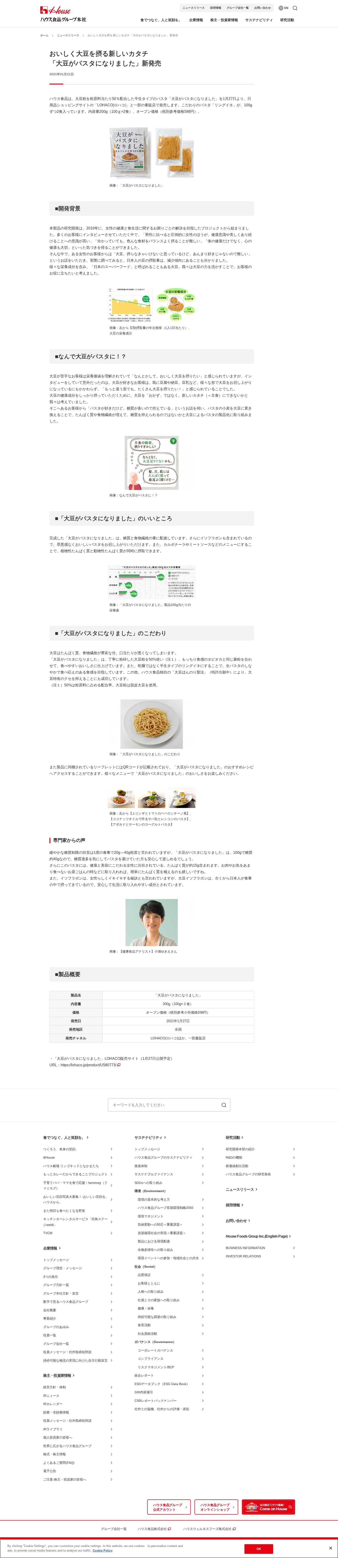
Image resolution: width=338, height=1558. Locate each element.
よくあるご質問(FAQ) (58, 1463)
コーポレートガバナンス (155, 1350)
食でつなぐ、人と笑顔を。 (64, 1138)
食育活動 (144, 1325)
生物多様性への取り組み (155, 1250)
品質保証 (144, 1275)
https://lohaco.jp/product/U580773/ (88, 1065)
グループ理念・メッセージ (62, 1268)
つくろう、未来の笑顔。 (61, 1149)
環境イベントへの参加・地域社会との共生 (168, 1258)
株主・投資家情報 (57, 1375)
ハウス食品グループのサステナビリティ (163, 1157)
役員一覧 (49, 1335)
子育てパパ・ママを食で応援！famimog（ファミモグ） (75, 1185)
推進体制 (141, 1166)
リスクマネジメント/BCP (156, 1367)
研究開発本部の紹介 (240, 1149)
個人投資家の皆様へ (57, 1437)
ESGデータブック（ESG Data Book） (162, 1384)
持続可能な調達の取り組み (157, 1317)
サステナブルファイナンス (154, 1174)
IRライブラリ (53, 1429)
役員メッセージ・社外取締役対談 (67, 1352)
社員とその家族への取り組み (159, 1300)
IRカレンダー (53, 1404)
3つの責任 (50, 1276)
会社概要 (49, 1310)
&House (49, 1157)
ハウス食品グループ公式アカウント (167, 1507)
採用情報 (215, 7)
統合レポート (144, 1375)
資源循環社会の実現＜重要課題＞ (162, 1233)
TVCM (47, 1233)
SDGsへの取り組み (148, 1183)
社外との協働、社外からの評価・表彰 (162, 1409)
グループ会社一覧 (238, 7)
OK (259, 1549)
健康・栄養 (146, 1308)
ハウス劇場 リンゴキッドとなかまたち (71, 1166)
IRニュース (51, 1395)
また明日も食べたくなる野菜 (64, 1211)
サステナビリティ (149, 1138)
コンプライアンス (150, 1358)
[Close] (331, 1548)
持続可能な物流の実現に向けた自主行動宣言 (75, 1360)
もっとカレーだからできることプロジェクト (75, 1174)
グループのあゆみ (56, 1327)
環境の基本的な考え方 (154, 1199)
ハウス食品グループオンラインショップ (215, 1507)
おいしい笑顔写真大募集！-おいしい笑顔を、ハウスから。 (76, 1199)
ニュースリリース (194, 7)
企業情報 (50, 1248)
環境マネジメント (150, 1216)
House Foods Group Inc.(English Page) (256, 1236)
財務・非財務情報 (56, 1412)
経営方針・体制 (54, 1387)
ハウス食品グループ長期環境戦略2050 (165, 1208)
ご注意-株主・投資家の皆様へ (64, 1479)
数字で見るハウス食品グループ (65, 1302)
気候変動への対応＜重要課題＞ (160, 1224)
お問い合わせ (262, 7)
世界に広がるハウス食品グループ (67, 1446)
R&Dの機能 (234, 1157)
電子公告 (49, 1471)
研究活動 (233, 1138)
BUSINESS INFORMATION (245, 1248)
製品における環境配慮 (154, 1241)
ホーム (44, 35)
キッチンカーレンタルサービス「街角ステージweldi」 (75, 1222)
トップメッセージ (56, 1260)
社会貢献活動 (147, 1333)
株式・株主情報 (54, 1454)
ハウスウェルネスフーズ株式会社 (207, 1529)
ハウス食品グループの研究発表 (248, 1174)
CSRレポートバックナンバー (156, 1400)
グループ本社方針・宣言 (61, 1293)
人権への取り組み (150, 1291)
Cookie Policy (102, 1550)
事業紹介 (49, 1318)
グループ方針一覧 (56, 1285)
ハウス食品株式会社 (152, 1529)
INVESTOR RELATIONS (243, 1256)
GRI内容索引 (144, 1392)
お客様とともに (149, 1283)
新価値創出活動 (237, 1166)
